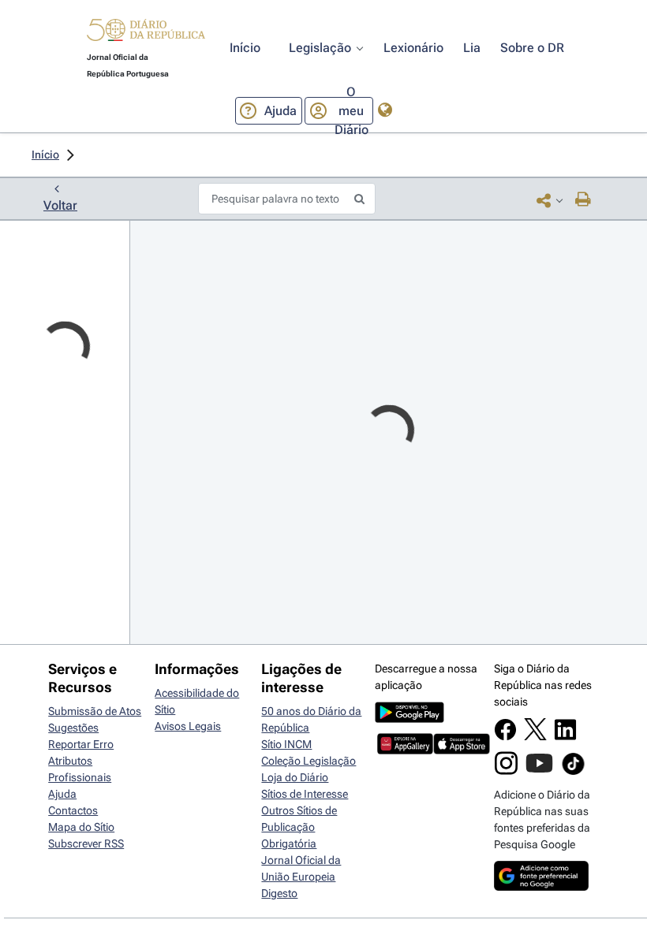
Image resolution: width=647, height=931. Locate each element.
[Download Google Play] (409, 719)
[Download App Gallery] (405, 750)
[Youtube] (539, 771)
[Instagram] (506, 771)
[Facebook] (505, 737)
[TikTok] (573, 772)
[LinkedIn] (565, 737)
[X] (535, 736)
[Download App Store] (461, 750)
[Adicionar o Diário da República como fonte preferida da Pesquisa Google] (541, 887)
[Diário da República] (146, 33)
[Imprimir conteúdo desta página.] (583, 200)
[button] (146, 32)
